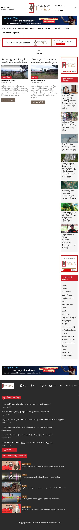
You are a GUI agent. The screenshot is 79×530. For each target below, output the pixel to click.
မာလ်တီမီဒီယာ (6, 77)
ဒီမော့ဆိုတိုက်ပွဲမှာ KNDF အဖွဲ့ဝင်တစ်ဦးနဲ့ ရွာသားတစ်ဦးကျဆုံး (69, 147)
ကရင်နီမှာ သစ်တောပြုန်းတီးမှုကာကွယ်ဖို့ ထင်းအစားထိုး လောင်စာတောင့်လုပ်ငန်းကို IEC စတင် (43, 488)
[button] (75, 8)
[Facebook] (31, 386)
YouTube (55, 386)
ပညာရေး (34, 77)
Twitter (46, 386)
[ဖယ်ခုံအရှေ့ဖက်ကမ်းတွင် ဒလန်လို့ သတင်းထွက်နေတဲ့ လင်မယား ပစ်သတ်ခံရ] (69, 185)
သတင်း (24, 486)
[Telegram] (21, 386)
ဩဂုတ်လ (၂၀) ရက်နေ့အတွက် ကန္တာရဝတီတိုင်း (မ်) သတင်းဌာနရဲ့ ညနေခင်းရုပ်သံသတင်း (43, 466)
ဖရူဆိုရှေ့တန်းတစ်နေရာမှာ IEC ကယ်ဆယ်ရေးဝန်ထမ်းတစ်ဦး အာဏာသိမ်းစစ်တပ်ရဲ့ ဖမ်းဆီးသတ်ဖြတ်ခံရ (33, 420)
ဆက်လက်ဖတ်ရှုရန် (8, 100)
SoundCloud (66, 386)
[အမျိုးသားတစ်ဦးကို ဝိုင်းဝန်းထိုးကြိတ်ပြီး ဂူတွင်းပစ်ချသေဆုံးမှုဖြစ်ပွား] (69, 116)
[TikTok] (72, 386)
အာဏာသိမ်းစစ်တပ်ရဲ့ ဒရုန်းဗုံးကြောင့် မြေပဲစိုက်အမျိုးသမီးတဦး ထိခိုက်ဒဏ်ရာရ (25, 412)
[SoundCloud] (60, 386)
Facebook (36, 386)
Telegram (25, 386)
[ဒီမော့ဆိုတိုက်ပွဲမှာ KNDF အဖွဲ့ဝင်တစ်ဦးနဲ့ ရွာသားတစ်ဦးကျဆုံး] (69, 138)
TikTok (76, 386)
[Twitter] (41, 386)
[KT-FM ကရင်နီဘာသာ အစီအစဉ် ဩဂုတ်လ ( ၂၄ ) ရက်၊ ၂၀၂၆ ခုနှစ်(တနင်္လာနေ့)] (11, 497)
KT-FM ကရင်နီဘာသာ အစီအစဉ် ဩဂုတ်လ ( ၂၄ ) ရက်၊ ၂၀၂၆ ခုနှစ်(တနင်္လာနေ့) (26, 404)
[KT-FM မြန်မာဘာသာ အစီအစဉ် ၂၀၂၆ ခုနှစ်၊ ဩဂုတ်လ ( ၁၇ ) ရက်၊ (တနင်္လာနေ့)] (11, 476)
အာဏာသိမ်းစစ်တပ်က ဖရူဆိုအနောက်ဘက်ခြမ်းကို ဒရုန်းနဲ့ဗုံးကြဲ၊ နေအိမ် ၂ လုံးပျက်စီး (27, 435)
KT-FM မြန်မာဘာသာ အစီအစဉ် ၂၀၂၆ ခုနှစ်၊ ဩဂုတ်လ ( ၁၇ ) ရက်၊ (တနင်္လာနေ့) (41, 477)
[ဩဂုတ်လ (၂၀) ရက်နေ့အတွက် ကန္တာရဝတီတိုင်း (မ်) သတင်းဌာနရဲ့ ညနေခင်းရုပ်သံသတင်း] (11, 465)
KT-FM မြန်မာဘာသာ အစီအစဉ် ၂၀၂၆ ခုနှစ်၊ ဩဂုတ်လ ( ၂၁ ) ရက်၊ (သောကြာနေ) (27, 427)
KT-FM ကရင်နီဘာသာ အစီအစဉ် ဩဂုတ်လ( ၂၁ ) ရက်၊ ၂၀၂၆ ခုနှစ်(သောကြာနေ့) (27, 443)
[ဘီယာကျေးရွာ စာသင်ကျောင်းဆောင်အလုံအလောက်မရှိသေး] (14, 72)
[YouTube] (50, 386)
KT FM (24, 475)
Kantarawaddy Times (8, 81)
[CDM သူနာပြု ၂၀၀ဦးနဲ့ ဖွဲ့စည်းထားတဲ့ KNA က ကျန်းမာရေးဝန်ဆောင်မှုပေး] (69, 207)
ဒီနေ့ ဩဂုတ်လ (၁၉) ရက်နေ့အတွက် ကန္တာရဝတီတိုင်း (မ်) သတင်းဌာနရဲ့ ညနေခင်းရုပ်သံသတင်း (44, 509)
